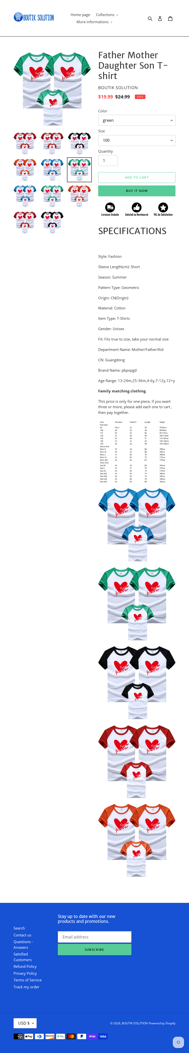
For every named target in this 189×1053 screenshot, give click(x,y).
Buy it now (137, 191)
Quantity (105, 151)
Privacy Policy (25, 973)
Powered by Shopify (162, 1023)
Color (102, 110)
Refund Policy (25, 966)
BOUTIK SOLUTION (135, 1023)
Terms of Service (28, 979)
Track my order (26, 986)
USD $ (24, 1023)
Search (19, 928)
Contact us (22, 934)
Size (101, 130)
